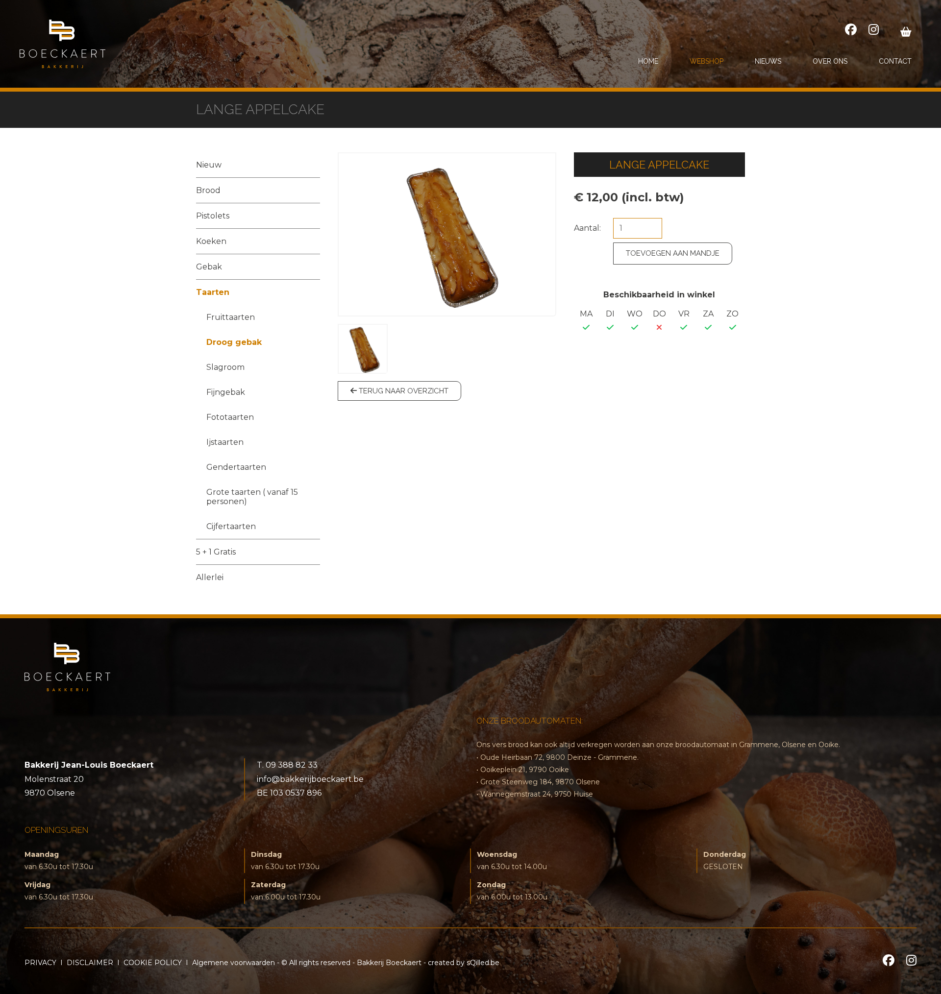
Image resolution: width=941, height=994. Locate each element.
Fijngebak (225, 392)
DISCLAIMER (90, 962)
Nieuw (209, 165)
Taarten (212, 292)
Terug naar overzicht (402, 391)
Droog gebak (234, 342)
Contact (895, 61)
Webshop (706, 61)
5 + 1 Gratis (216, 552)
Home (648, 61)
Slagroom (225, 367)
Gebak (209, 266)
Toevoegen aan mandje (672, 253)
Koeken (211, 241)
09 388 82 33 (292, 765)
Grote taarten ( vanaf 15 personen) (252, 496)
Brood (208, 190)
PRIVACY (40, 962)
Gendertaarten (236, 467)
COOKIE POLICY (153, 962)
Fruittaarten (230, 317)
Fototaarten (230, 417)
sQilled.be (483, 962)
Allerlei (209, 577)
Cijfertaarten (231, 526)
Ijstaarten (225, 442)
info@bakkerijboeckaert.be (310, 779)
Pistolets (212, 215)
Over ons (830, 61)
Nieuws (768, 61)
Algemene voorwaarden (233, 962)
